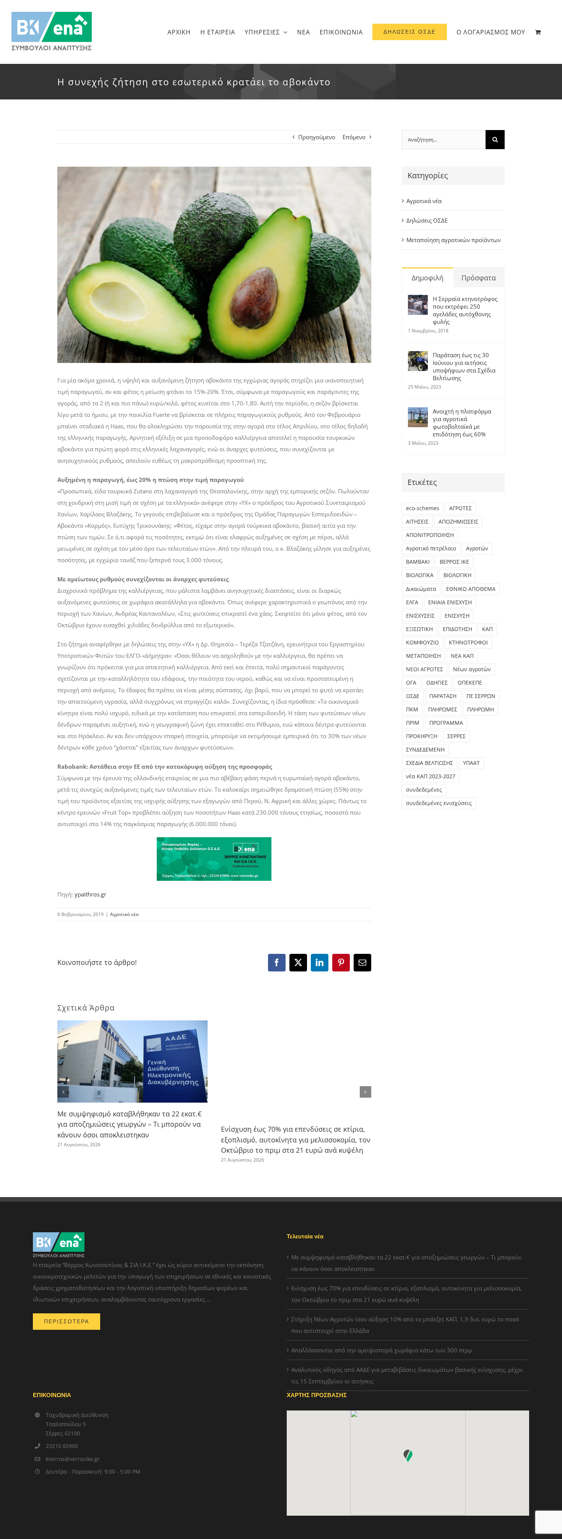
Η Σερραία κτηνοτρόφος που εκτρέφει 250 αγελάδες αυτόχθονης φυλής (465, 310)
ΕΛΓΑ (412, 602)
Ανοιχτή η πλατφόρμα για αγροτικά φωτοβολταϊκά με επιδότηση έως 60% (462, 422)
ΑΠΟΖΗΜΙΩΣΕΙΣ (458, 521)
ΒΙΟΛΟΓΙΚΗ (457, 575)
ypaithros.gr (90, 894)
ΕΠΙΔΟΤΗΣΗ (457, 629)
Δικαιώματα (421, 589)
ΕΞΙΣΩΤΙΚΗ (419, 629)
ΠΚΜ (412, 709)
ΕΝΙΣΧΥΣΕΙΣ (420, 615)
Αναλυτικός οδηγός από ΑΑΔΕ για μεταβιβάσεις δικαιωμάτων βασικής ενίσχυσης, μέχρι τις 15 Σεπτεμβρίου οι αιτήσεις (407, 1375)
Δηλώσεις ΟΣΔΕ (427, 220)
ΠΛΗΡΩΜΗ (480, 709)
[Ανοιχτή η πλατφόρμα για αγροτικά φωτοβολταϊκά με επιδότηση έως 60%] (418, 413)
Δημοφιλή (427, 277)
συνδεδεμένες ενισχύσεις (439, 803)
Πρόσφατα (478, 277)
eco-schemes (422, 508)
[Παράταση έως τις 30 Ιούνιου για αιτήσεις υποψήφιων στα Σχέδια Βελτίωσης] (418, 357)
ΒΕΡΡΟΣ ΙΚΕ (454, 561)
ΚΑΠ (487, 629)
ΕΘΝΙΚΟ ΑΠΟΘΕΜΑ (470, 589)
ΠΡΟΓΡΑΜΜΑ (446, 722)
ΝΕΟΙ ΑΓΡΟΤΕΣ (424, 669)
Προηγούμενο (316, 137)
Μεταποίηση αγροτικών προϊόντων (453, 240)
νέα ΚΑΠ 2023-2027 (430, 776)
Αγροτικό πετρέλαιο (431, 548)
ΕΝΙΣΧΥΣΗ (457, 615)
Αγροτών (477, 548)
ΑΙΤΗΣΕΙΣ (417, 521)
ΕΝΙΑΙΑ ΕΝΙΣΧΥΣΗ (450, 602)
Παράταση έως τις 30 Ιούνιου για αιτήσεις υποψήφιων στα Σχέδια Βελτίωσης (464, 366)
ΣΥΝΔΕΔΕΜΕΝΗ (425, 749)
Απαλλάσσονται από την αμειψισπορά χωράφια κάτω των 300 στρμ (381, 1350)
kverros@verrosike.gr (73, 1459)
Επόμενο (354, 137)
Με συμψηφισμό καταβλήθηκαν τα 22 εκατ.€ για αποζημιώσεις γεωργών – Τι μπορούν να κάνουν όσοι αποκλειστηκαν (129, 1124)
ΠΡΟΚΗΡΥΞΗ (421, 736)
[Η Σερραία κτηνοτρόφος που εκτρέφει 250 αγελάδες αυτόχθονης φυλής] (418, 300)
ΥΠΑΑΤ (471, 763)
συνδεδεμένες (424, 789)
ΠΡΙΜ (412, 722)
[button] (63, 1092)
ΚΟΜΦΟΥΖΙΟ (422, 642)
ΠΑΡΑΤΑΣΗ (442, 696)
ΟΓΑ (411, 682)
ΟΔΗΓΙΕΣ (437, 682)
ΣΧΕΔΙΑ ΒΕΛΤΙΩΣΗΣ (429, 763)
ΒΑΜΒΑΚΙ (418, 561)
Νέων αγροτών (472, 669)
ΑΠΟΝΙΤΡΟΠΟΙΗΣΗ (430, 535)
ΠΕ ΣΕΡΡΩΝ (480, 696)
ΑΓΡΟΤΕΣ (460, 508)
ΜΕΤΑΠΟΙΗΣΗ (423, 655)
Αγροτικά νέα (124, 914)
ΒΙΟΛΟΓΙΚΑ (420, 575)
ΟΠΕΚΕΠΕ (470, 682)
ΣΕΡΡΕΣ (456, 736)
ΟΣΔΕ (412, 696)
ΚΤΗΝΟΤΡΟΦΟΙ (468, 642)
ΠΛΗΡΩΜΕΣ (442, 709)
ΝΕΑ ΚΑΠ (462, 655)
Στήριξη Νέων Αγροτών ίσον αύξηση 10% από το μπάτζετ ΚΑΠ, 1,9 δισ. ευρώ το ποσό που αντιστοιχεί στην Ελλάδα (405, 1324)
